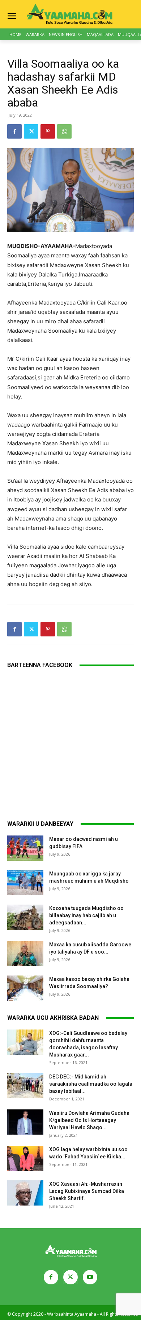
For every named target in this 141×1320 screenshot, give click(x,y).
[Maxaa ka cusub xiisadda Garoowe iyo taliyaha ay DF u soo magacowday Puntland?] (25, 953)
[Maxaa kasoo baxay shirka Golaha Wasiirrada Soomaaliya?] (25, 988)
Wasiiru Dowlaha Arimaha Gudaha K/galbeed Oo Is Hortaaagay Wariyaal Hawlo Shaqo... (89, 1120)
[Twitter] (31, 131)
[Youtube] (90, 1277)
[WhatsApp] (64, 131)
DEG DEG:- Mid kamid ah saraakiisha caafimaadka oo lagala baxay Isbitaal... (90, 1084)
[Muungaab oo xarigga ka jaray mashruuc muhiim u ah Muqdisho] (25, 882)
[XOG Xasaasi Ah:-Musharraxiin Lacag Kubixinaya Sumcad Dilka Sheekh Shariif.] (25, 1193)
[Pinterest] (47, 131)
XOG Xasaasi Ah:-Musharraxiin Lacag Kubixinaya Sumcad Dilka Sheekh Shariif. (86, 1191)
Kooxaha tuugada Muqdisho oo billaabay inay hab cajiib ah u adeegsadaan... (86, 915)
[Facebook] (14, 131)
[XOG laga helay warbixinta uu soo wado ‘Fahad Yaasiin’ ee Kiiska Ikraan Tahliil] (25, 1158)
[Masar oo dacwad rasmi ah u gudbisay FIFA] (25, 848)
